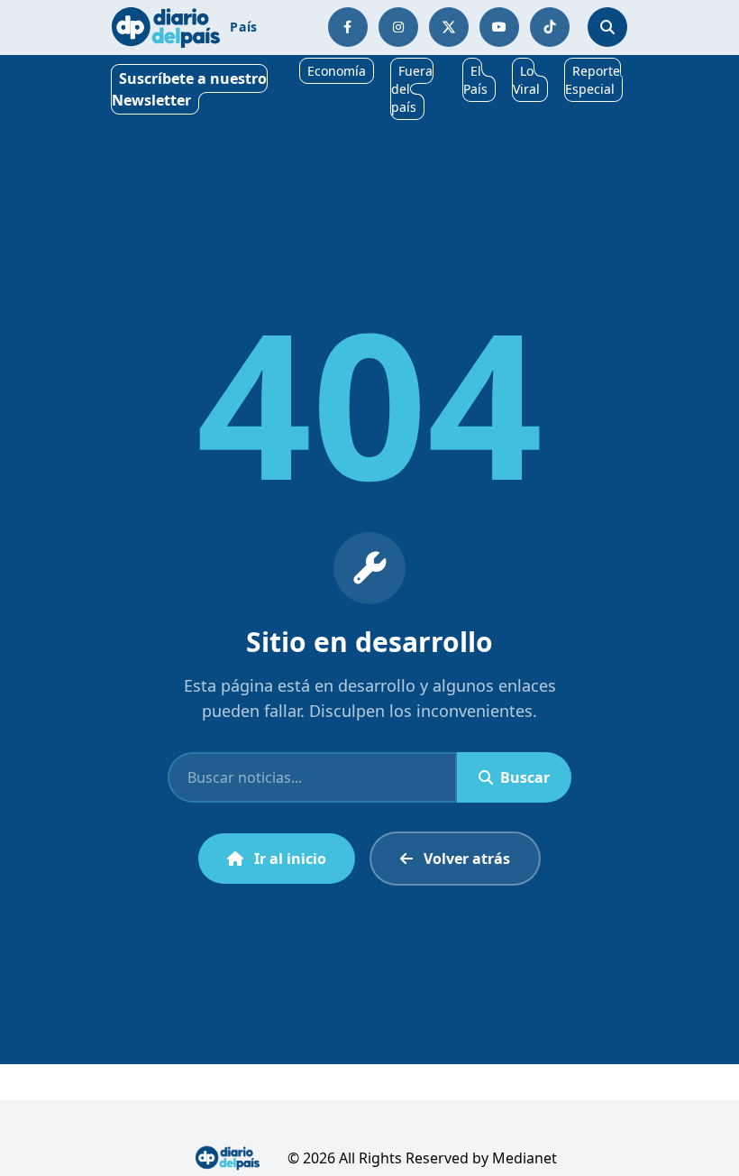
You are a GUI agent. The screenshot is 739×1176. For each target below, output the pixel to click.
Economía (336, 70)
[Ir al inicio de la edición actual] (166, 27)
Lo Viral (526, 79)
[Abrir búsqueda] (607, 27)
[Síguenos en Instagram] (398, 27)
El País (475, 79)
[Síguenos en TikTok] (550, 27)
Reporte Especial (592, 79)
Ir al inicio (290, 858)
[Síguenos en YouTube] (499, 27)
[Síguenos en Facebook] (348, 27)
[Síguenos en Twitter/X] (449, 27)
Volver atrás (467, 858)
